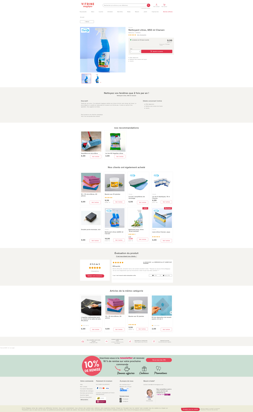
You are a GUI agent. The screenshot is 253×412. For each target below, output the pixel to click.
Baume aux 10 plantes (112, 194)
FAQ (81, 384)
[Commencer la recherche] (148, 5)
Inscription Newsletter (86, 389)
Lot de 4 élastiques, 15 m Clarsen (161, 197)
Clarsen (130, 27)
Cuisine (101, 11)
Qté (131, 48)
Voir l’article (95, 156)
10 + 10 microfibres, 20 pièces (89, 195)
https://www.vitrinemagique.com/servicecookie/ (137, 410)
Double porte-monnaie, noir (91, 229)
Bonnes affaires (168, 11)
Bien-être (120, 11)
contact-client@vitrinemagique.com (153, 384)
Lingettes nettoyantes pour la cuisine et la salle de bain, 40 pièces (91, 319)
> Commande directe (145, 8)
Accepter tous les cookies (190, 409)
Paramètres (203, 409)
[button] (87, 381)
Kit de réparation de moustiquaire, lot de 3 (162, 318)
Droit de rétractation (86, 397)
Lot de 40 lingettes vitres (114, 153)
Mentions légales (205, 408)
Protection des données (212, 409)
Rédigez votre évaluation (95, 276)
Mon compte (83, 386)
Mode (128, 11)
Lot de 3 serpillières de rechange (137, 197)
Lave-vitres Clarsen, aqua (161, 232)
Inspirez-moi (155, 11)
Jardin (145, 11)
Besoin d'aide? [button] (149, 381)
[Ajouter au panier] (156, 48)
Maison (137, 11)
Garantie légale (84, 395)
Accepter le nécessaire (214, 408)
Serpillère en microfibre (89, 153)
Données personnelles (86, 393)
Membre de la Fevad (125, 386)
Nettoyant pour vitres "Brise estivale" (136, 230)
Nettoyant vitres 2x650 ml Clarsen (114, 233)
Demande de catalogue (86, 391)
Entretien (110, 11)
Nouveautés (83, 11)
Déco (92, 11)
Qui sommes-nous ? (125, 384)
